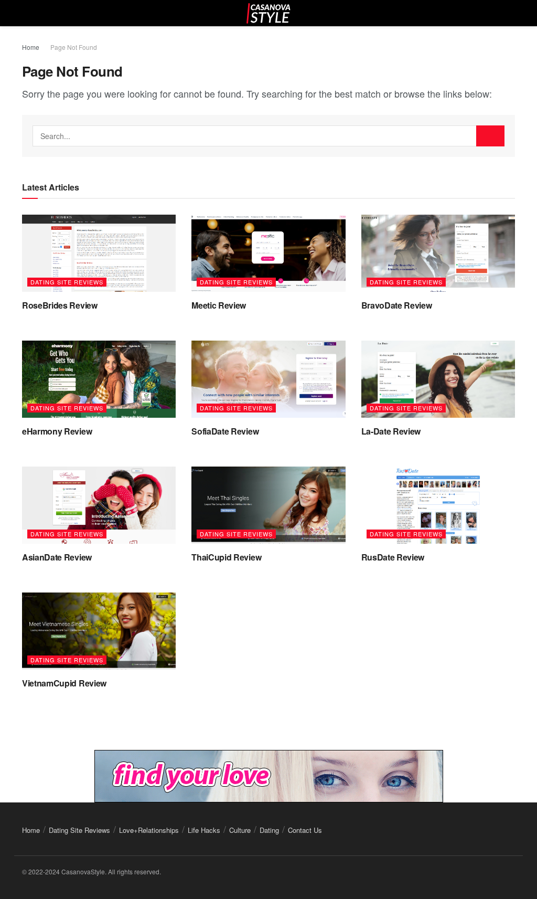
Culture (240, 830)
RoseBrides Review (60, 305)
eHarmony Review (57, 431)
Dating (269, 830)
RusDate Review (393, 557)
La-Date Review (391, 431)
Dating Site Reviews (66, 282)
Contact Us (305, 830)
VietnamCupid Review (64, 683)
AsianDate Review (57, 557)
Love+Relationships (149, 830)
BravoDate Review (396, 305)
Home (30, 47)
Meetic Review (218, 305)
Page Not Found (73, 47)
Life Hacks (204, 830)
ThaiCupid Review (226, 557)
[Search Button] (490, 135)
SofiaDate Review (225, 431)
